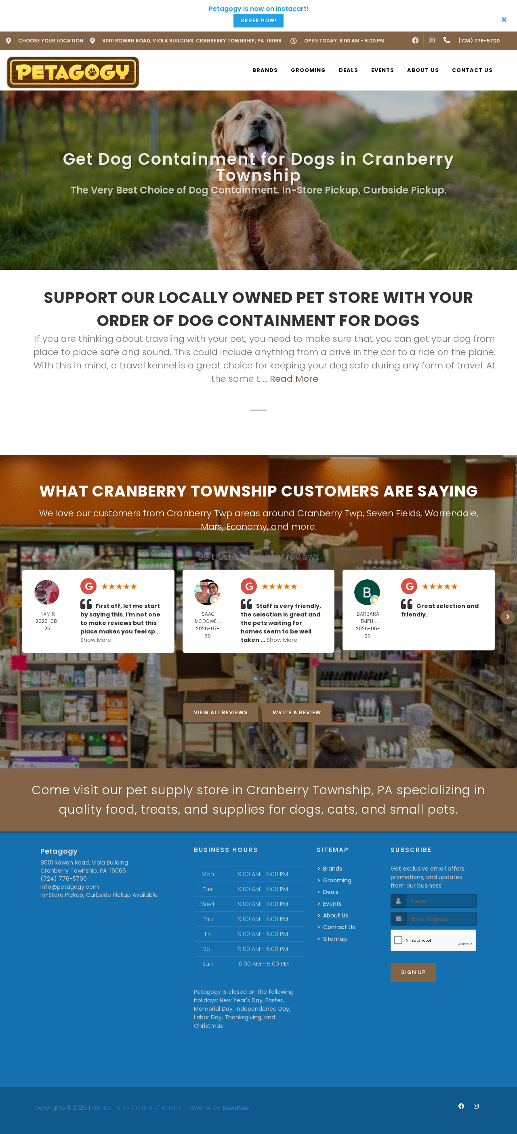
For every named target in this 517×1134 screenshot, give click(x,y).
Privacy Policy (111, 1108)
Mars (211, 526)
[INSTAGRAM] (432, 41)
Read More (294, 378)
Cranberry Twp (330, 513)
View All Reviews (221, 712)
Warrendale (451, 513)
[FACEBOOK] (415, 41)
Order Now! (258, 20)
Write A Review (297, 712)
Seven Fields (393, 513)
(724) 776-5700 (63, 879)
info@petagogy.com (69, 887)
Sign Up (413, 972)
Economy (246, 526)
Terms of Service (159, 1108)
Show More (95, 640)
